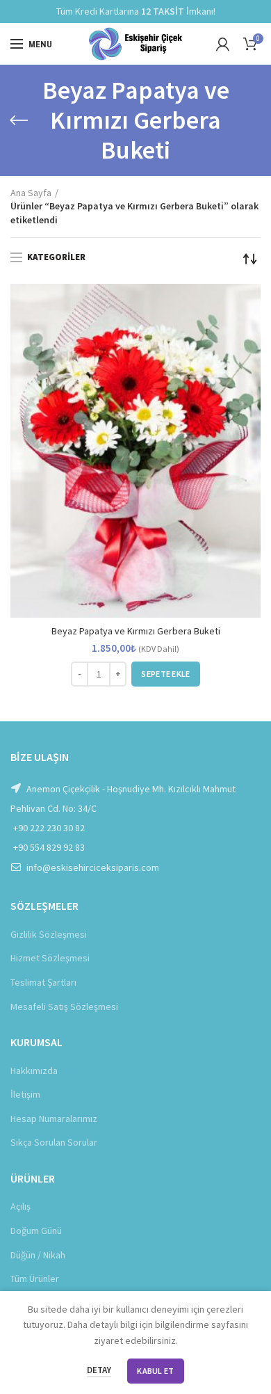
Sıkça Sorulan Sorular (53, 1142)
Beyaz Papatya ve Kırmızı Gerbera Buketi (135, 631)
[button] (165, 674)
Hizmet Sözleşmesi (50, 958)
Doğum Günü (36, 1230)
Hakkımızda (34, 1070)
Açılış (20, 1206)
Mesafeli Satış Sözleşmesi (64, 1006)
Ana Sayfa (30, 192)
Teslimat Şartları (43, 982)
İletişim (25, 1094)
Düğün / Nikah (37, 1255)
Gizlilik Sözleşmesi (48, 934)
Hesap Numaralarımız (53, 1118)
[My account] (222, 44)
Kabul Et (155, 1370)
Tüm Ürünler (34, 1278)
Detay (99, 1370)
